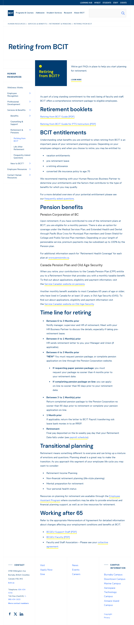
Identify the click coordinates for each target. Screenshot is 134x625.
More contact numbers (18, 603)
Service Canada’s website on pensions (64, 284)
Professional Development (13, 103)
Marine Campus (112, 583)
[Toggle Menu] (30, 93)
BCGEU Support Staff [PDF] (61, 531)
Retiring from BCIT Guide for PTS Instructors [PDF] (68, 124)
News (75, 565)
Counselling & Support (16, 123)
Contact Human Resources (14, 176)
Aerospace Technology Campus (110, 592)
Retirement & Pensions (16, 131)
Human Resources (14, 75)
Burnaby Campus (113, 574)
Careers (76, 574)
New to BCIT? (17, 163)
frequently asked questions (59, 198)
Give (42, 574)
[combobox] (107, 13)
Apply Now (46, 569)
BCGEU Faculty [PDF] (58, 537)
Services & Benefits (16, 110)
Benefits (14, 115)
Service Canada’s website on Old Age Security (69, 304)
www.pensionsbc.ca (58, 257)
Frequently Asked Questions (22, 156)
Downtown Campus (114, 579)
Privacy (107, 617)
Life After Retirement (19, 148)
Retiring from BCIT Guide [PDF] (57, 116)
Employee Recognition (12, 94)
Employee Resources (17, 169)
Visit (42, 565)
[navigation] (12, 13)
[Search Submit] (123, 13)
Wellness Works (15, 87)
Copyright (108, 614)
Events (75, 569)
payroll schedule (79, 437)
